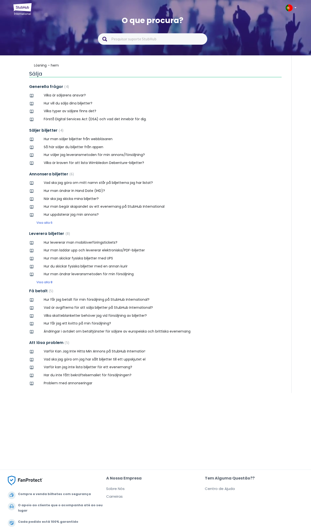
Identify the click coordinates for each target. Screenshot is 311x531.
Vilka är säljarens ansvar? (65, 95)
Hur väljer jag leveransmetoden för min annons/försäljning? (94, 154)
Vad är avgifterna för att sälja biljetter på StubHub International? (98, 307)
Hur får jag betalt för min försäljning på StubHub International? (96, 299)
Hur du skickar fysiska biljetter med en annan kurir (86, 266)
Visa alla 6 (44, 222)
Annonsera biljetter (51, 174)
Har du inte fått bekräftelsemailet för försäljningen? (87, 375)
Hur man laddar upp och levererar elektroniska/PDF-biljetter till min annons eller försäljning (94, 250)
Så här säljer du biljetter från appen (73, 147)
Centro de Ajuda (220, 488)
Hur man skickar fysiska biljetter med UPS (78, 258)
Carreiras (114, 496)
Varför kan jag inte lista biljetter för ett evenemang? (88, 367)
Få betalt (40, 291)
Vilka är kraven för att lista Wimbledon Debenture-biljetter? (94, 162)
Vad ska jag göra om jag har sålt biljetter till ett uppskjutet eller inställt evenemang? (94, 359)
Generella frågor (48, 86)
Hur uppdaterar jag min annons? (71, 214)
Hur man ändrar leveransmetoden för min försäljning (89, 274)
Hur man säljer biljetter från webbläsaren (78, 139)
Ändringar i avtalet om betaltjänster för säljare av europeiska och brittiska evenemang (117, 331)
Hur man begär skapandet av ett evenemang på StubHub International (104, 206)
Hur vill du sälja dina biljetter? (68, 103)
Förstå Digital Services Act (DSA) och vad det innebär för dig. (95, 119)
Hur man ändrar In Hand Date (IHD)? (74, 190)
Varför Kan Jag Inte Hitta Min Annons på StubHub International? (94, 351)
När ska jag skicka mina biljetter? (71, 198)
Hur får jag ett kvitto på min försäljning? (77, 323)
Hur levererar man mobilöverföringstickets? (80, 242)
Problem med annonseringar (68, 383)
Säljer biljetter (45, 130)
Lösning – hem (46, 65)
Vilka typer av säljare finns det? (70, 111)
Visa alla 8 (44, 282)
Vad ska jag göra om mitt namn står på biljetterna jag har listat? (98, 182)
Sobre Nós (115, 488)
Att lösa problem (48, 342)
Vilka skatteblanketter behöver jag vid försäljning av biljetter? (95, 315)
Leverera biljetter (49, 233)
